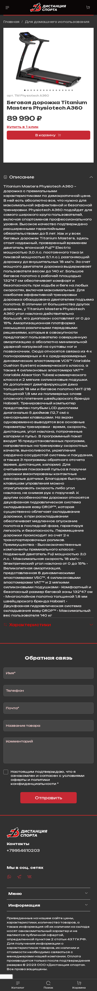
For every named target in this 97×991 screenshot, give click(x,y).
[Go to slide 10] (53, 90)
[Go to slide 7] (43, 90)
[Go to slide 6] (40, 90)
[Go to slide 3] (31, 90)
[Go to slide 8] (47, 90)
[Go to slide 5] (37, 90)
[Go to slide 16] (72, 90)
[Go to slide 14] (66, 90)
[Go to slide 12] (59, 90)
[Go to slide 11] (56, 90)
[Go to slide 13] (62, 90)
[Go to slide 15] (69, 90)
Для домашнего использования (57, 22)
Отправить (48, 797)
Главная (11, 22)
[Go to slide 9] (50, 90)
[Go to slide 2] (28, 90)
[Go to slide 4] (34, 90)
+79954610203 (23, 850)
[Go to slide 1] (24, 90)
